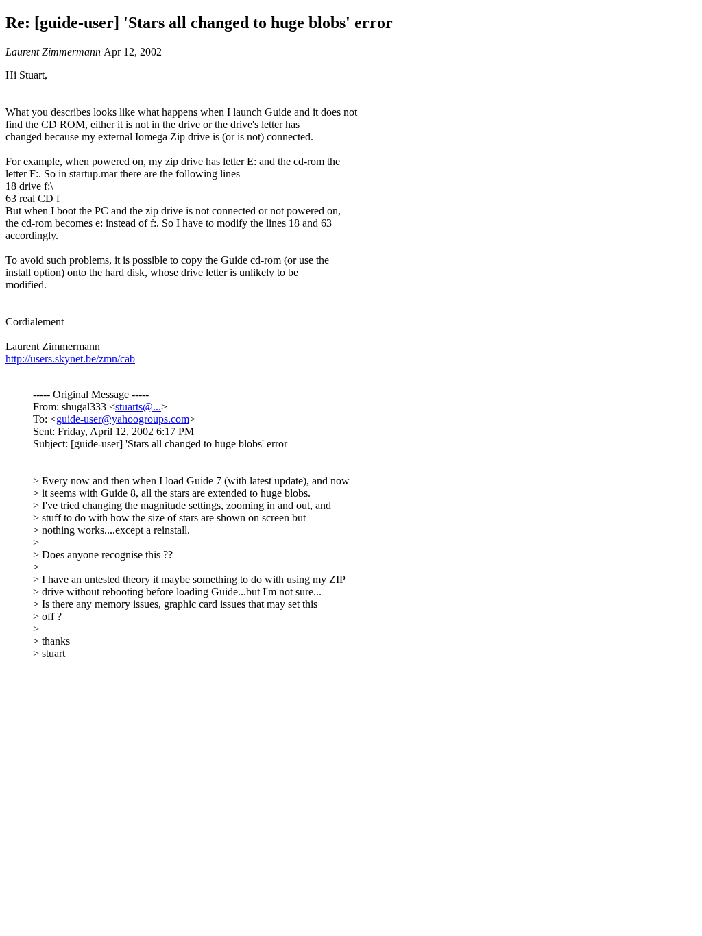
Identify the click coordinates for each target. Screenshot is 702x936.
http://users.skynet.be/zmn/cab (70, 359)
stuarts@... (138, 406)
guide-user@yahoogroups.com (122, 419)
